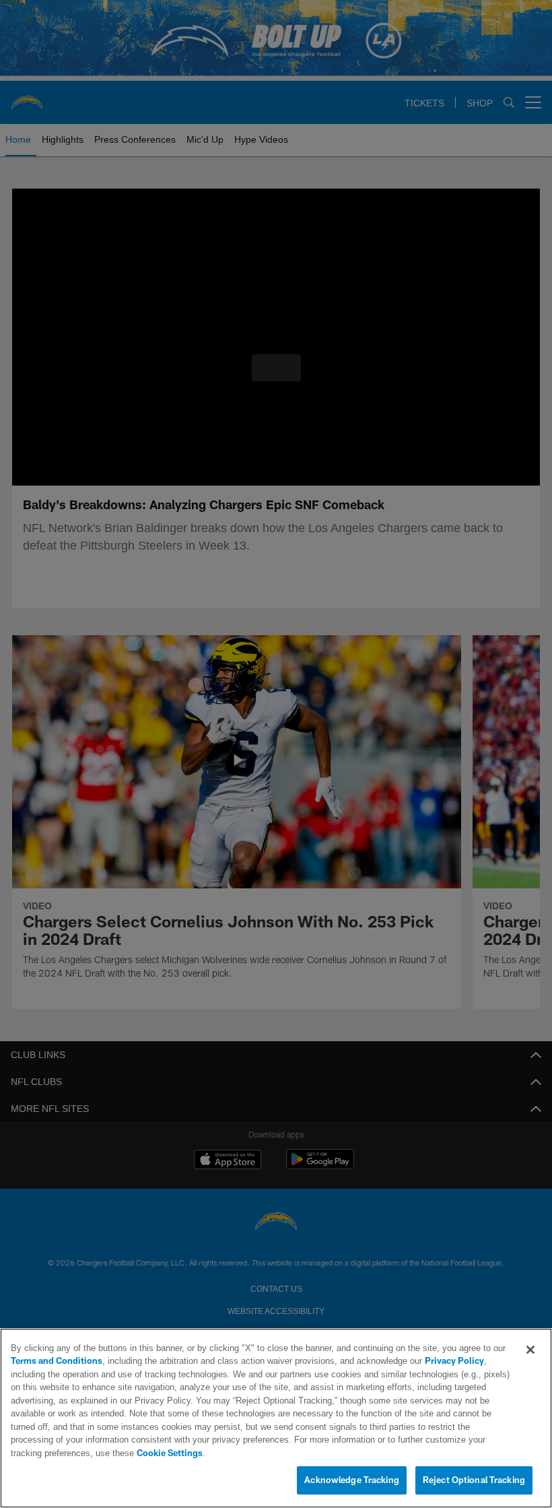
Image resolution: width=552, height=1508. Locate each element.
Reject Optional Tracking (474, 1480)
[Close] (530, 1363)
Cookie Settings (400, 1453)
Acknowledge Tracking (351, 1480)
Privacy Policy (416, 1374)
